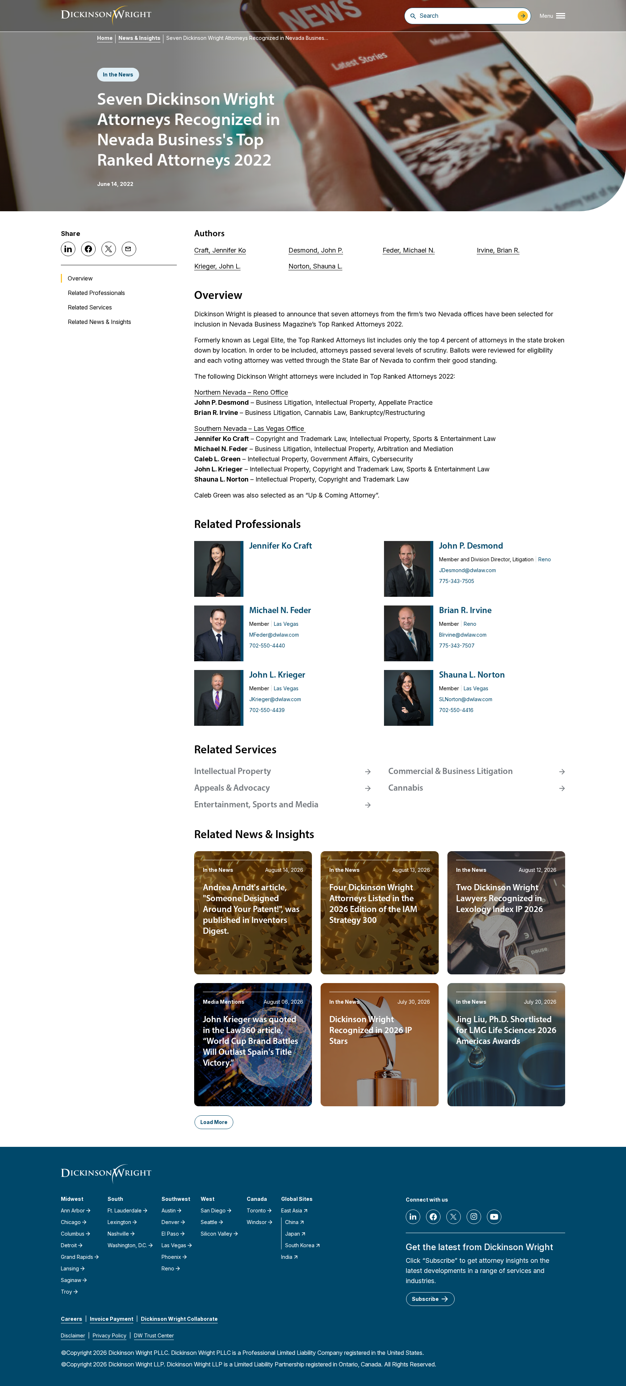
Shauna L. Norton (472, 675)
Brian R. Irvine (465, 611)
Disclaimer (73, 1335)
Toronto (256, 1210)
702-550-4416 (456, 710)
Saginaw (71, 1280)
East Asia (291, 1210)
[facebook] (433, 1217)
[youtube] (494, 1217)
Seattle (209, 1222)
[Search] (413, 16)
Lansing (70, 1268)
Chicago (71, 1222)
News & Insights (139, 38)
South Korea (299, 1245)
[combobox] (467, 15)
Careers (71, 1319)
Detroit (69, 1245)
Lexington (119, 1222)
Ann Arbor (73, 1210)
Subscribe (425, 1299)
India (286, 1257)
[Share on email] (129, 249)
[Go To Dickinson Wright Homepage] (106, 16)
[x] (453, 1217)
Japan (292, 1234)
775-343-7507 (457, 645)
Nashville (118, 1234)
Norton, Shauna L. (315, 266)
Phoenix (171, 1257)
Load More (214, 1122)
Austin (169, 1210)
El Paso (170, 1234)
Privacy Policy (109, 1335)
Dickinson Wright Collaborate (179, 1319)
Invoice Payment (111, 1319)
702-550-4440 (267, 645)
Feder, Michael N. (409, 250)
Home (105, 38)
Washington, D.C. (127, 1245)
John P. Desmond (471, 546)
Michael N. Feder (280, 611)
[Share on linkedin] (68, 249)
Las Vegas (286, 624)
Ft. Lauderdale (125, 1210)
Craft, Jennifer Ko (220, 250)
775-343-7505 (456, 581)
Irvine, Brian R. (498, 250)
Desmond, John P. (315, 250)
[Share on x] (108, 249)
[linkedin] (413, 1217)
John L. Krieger (277, 675)
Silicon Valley (216, 1234)
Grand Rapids (77, 1257)
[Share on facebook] (88, 249)
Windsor (257, 1222)
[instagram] (474, 1217)
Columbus (72, 1234)
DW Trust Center (154, 1335)
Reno (544, 559)
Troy (66, 1292)
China (292, 1222)
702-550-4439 (267, 710)
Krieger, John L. (217, 266)
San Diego (213, 1210)
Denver (170, 1222)
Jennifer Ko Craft (280, 546)
